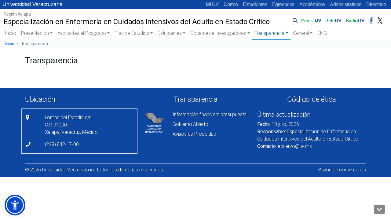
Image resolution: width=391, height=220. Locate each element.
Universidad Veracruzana (32, 4)
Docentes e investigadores (218, 33)
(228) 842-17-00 (62, 144)
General (301, 33)
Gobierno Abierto (190, 124)
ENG (322, 33)
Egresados (283, 4)
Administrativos (345, 4)
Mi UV (212, 4)
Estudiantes (255, 4)
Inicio (10, 33)
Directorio (376, 4)
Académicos (312, 4)
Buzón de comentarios (342, 170)
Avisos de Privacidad (194, 134)
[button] (294, 20)
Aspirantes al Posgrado (81, 33)
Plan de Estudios (132, 33)
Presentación (35, 33)
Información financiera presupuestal (210, 114)
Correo (231, 4)
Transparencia (269, 33)
